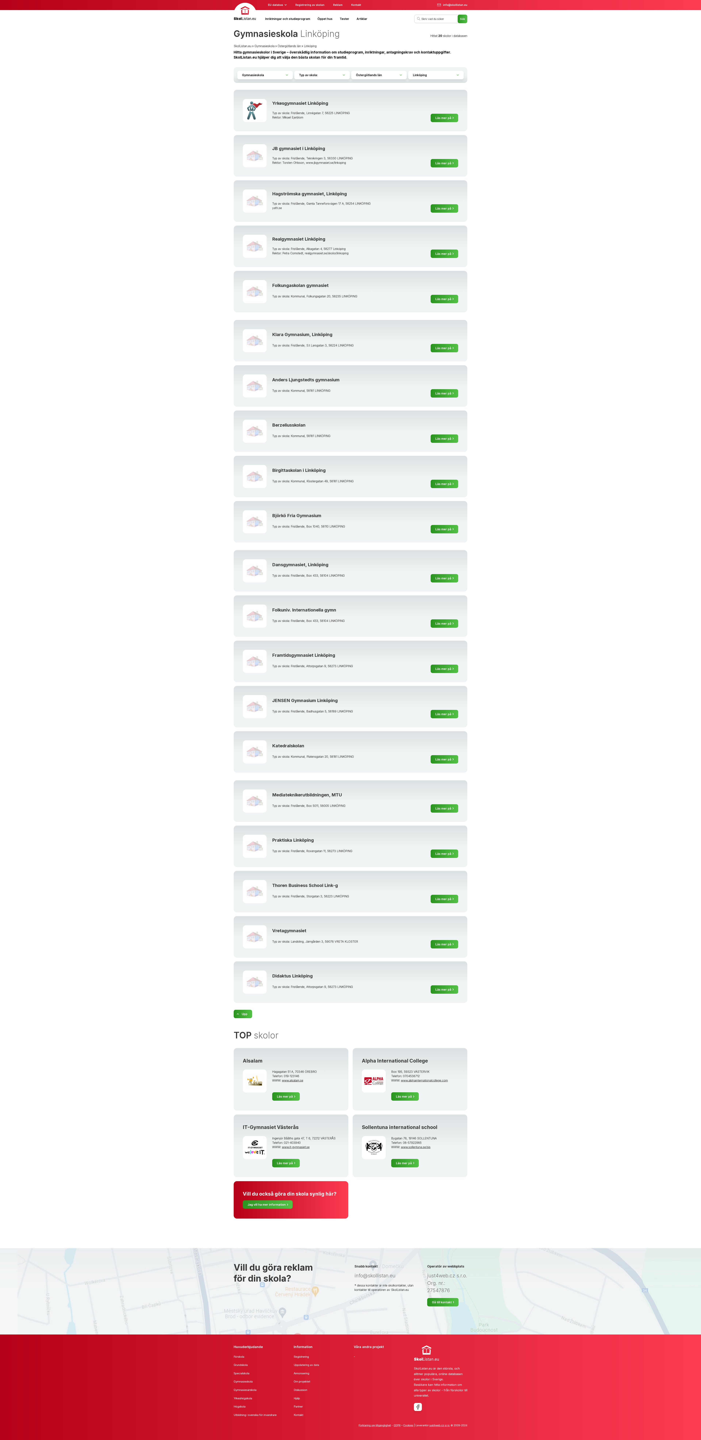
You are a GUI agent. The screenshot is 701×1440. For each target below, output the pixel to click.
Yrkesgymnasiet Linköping (300, 103)
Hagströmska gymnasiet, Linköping (309, 193)
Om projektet (302, 1381)
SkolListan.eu (242, 46)
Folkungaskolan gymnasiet (300, 285)
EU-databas (275, 4)
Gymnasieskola (264, 46)
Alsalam (253, 1061)
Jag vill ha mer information (267, 1204)
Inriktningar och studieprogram (287, 19)
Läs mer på (443, 118)
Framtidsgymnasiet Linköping (303, 655)
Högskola (240, 1406)
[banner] (245, 12)
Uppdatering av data (306, 1365)
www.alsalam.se (292, 1080)
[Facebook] (418, 1407)
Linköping (310, 46)
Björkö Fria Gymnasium (296, 515)
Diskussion (300, 1390)
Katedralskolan (288, 745)
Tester (344, 19)
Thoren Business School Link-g (305, 885)
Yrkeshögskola (243, 1398)
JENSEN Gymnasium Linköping (305, 700)
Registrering (301, 1356)
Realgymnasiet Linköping (298, 239)
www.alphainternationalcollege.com (424, 1080)
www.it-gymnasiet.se (296, 1147)
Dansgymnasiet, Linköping (300, 564)
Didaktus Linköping (292, 976)
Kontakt (356, 4)
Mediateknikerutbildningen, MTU (307, 794)
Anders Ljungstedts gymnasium (306, 379)
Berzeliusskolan (289, 425)
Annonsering (301, 1373)
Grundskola (241, 1365)
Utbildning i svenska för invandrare (255, 1415)
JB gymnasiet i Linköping (298, 148)
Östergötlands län (289, 46)
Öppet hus (324, 19)
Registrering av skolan (309, 4)
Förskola (239, 1356)
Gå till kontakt (442, 1302)
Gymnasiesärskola (245, 1390)
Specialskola (241, 1373)
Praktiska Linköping (293, 840)
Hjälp (297, 1398)
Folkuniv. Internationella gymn (304, 610)
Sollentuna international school (399, 1127)
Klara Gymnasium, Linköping (302, 334)
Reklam (337, 4)
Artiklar (362, 19)
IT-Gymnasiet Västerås (271, 1127)
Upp (244, 1014)
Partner (298, 1406)
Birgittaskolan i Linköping (299, 470)
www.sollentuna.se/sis (415, 1147)
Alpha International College (395, 1061)
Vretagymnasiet (289, 930)
